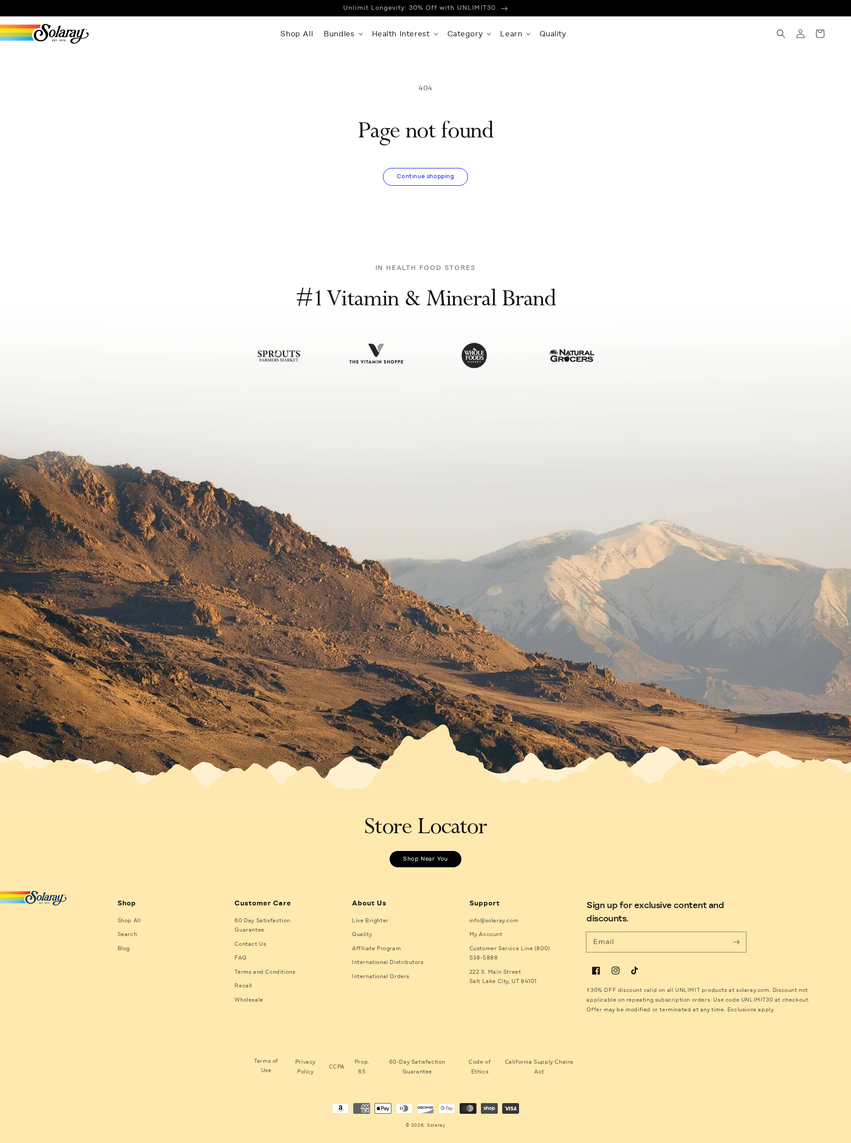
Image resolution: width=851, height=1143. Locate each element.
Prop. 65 (362, 1067)
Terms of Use (266, 1066)
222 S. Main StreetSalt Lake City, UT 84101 (503, 977)
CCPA (337, 1067)
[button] (342, 33)
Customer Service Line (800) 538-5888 (509, 953)
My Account (486, 934)
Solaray (436, 1125)
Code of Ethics (479, 1067)
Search (127, 934)
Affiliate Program (376, 948)
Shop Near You (425, 859)
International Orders (381, 976)
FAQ (240, 958)
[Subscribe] (736, 942)
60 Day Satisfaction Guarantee (262, 925)
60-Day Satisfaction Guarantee (417, 1067)
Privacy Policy (305, 1067)
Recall (243, 986)
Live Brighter (370, 920)
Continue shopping (425, 176)
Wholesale (248, 1000)
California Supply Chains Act (539, 1067)
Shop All (129, 920)
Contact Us (250, 944)
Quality (362, 934)
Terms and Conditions (264, 972)
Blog (123, 948)
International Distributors (388, 962)
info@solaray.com (494, 920)
